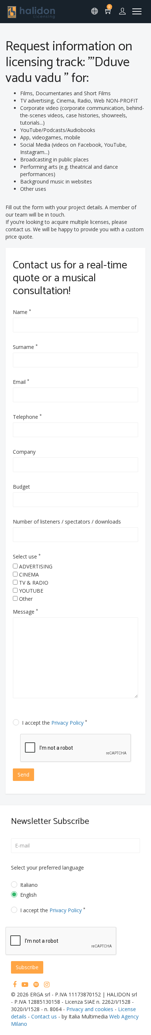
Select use (27, 556)
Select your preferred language (47, 867)
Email (21, 381)
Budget (21, 486)
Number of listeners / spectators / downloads (67, 521)
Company (24, 451)
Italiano (29, 884)
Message (25, 611)
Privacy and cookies (89, 1009)
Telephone (27, 416)
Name (22, 311)
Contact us (44, 1016)
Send (23, 774)
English (28, 894)
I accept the (54, 722)
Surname (25, 346)
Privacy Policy (67, 722)
